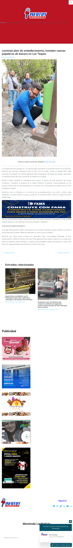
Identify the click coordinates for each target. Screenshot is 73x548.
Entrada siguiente (64, 253)
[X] (64, 506)
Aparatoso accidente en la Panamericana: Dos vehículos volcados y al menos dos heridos (19, 298)
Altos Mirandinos (8, 57)
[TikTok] (60, 506)
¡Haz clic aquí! (50, 162)
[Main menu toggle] (71, 2)
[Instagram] (57, 506)
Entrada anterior (8, 253)
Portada (3, 22)
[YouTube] (67, 506)
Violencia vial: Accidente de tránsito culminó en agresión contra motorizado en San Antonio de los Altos (52, 304)
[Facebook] (54, 506)
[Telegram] (71, 506)
